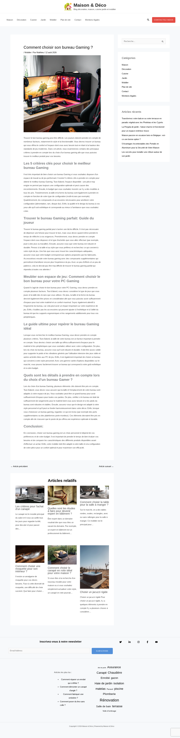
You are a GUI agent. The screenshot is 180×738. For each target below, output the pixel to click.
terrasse (117, 706)
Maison (10, 20)
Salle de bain (103, 706)
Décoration (21, 20)
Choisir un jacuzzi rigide (94, 592)
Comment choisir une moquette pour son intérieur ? (27, 569)
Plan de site (65, 20)
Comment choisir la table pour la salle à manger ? (94, 503)
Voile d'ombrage (109, 711)
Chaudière (115, 672)
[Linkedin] (129, 642)
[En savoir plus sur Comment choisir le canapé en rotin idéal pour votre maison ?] (62, 555)
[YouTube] (156, 642)
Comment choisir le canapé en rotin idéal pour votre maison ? (60, 570)
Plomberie (109, 693)
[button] (148, 20)
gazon (114, 677)
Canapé (102, 672)
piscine (118, 688)
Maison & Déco (90, 5)
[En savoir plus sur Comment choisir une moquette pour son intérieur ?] (29, 554)
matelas (101, 688)
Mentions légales (92, 20)
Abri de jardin (102, 667)
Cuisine (33, 20)
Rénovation (109, 700)
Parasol (110, 689)
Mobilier (53, 20)
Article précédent (19, 466)
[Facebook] (147, 642)
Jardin (43, 20)
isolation (118, 683)
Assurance (114, 667)
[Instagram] (138, 642)
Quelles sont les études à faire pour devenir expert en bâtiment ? (61, 511)
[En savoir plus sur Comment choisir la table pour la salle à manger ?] (94, 492)
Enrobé (105, 677)
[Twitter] (120, 642)
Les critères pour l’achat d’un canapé (29, 507)
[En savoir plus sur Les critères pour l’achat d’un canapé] (29, 494)
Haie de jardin (103, 683)
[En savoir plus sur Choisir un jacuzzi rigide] (94, 567)
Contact (77, 20)
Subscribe (102, 651)
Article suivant (106, 466)
